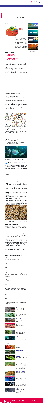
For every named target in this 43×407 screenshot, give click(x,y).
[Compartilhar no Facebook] (1, 13)
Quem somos (13, 402)
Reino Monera (18, 323)
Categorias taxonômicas (19, 350)
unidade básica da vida (11, 95)
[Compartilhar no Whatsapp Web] (1, 17)
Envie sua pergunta (34, 402)
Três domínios (18, 388)
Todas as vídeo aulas (33, 51)
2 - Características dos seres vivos (10, 55)
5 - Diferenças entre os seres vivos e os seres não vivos (13, 57)
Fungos (17, 307)
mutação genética (16, 111)
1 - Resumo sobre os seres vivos (10, 54)
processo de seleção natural (9, 111)
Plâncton (17, 382)
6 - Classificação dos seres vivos (10, 59)
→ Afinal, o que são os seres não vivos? (12, 58)
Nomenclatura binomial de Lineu (21, 371)
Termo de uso (23, 402)
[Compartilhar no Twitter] (1, 15)
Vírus (17, 336)
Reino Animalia (18, 318)
